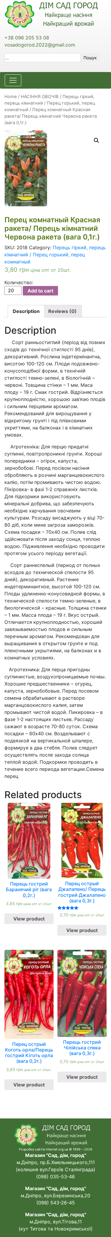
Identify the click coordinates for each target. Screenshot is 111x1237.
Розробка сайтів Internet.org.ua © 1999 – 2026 (55, 1149)
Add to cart (40, 291)
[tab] (26, 311)
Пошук (90, 57)
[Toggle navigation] (13, 80)
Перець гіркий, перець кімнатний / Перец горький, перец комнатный (49, 103)
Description (26, 311)
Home (10, 96)
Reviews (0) (62, 311)
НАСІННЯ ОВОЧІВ (40, 96)
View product (29, 919)
